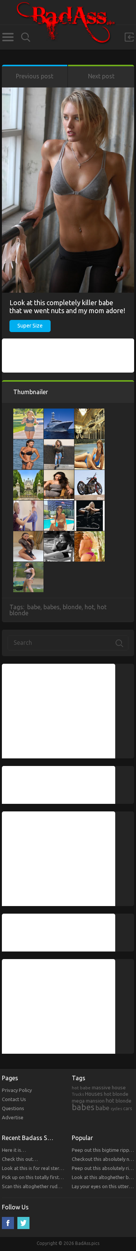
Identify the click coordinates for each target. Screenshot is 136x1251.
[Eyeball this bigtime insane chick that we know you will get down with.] (28, 535)
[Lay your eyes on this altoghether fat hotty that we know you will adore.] (59, 535)
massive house (109, 1087)
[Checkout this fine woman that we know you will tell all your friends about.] (28, 443)
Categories (8, 37)
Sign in (129, 37)
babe (33, 607)
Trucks (78, 1094)
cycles (116, 1108)
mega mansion (88, 1101)
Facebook (8, 1223)
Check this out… (20, 1159)
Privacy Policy (17, 1090)
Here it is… (14, 1150)
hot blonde (116, 1094)
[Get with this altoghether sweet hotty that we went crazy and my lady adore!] (28, 504)
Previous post (34, 76)
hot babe (81, 1087)
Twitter (23, 1223)
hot (89, 607)
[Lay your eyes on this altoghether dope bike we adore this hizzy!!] (89, 473)
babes (51, 607)
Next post (101, 76)
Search (25, 37)
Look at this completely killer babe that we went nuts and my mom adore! (67, 306)
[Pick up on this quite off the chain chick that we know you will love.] (59, 504)
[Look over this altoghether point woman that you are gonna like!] (89, 535)
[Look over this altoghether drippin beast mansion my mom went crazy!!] (28, 473)
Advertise (12, 1117)
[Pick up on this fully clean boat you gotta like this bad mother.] (59, 412)
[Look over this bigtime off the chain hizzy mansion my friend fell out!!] (89, 412)
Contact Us (14, 1099)
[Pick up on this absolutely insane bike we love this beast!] (89, 504)
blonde (72, 607)
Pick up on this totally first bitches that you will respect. (62, 1177)
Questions (13, 1108)
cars (127, 1108)
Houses (94, 1094)
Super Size (30, 326)
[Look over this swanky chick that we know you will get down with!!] (59, 473)
